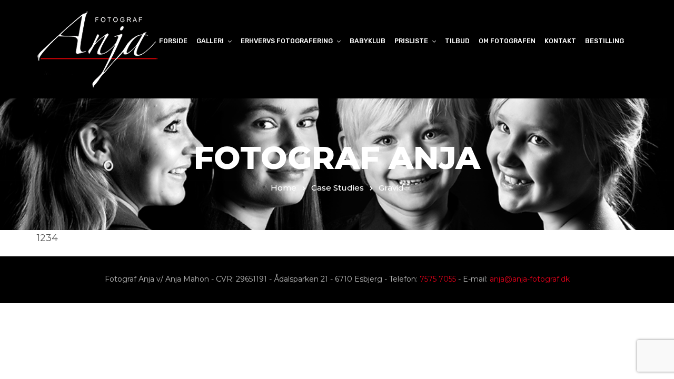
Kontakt (560, 41)
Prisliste (411, 41)
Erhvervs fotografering (287, 41)
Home (283, 188)
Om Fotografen (507, 41)
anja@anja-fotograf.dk (530, 279)
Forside (173, 41)
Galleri (210, 41)
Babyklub (367, 41)
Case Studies (337, 188)
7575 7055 (438, 279)
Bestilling (604, 41)
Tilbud (457, 41)
